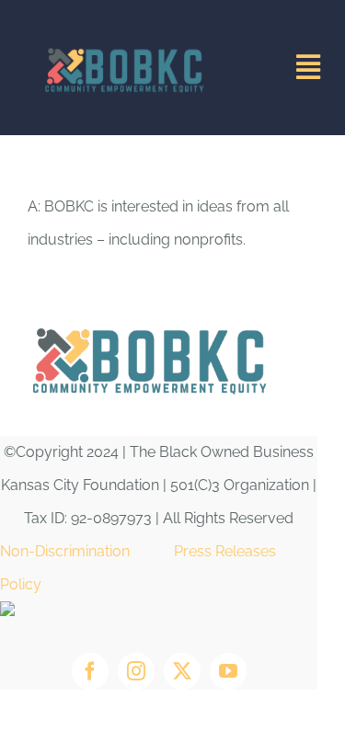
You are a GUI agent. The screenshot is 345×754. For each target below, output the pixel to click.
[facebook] (90, 671)
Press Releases (225, 551)
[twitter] (182, 671)
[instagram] (136, 671)
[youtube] (228, 671)
